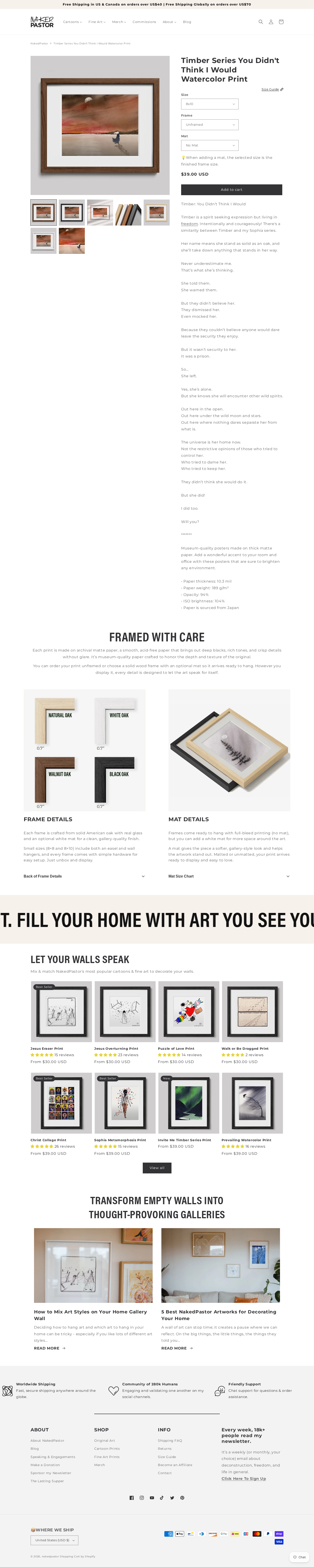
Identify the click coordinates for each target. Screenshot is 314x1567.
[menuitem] (73, 22)
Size (184, 95)
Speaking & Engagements (53, 1457)
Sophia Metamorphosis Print (120, 1140)
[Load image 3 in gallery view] (100, 213)
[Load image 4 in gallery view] (128, 213)
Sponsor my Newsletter (51, 1473)
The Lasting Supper (47, 1481)
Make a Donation (45, 1465)
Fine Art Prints (107, 1457)
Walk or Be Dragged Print (245, 1049)
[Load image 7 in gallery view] (72, 241)
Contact (165, 1473)
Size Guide (167, 1457)
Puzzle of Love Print (176, 1049)
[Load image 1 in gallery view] (44, 213)
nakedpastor (50, 1556)
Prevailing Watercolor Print (246, 1140)
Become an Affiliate (175, 1465)
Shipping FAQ (170, 1440)
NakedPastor (39, 43)
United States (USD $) (52, 1540)
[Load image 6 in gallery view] (44, 241)
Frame (186, 115)
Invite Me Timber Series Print (184, 1140)
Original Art (104, 1440)
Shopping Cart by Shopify (77, 1556)
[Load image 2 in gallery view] (72, 213)
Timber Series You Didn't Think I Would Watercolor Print (92, 43)
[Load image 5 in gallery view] (157, 213)
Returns (164, 1449)
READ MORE (46, 1348)
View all (157, 1168)
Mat (184, 136)
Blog (35, 1449)
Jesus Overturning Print (116, 1049)
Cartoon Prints (107, 1449)
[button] (261, 22)
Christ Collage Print (48, 1140)
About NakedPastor (47, 1440)
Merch (99, 1465)
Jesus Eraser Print (47, 1049)
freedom (189, 224)
